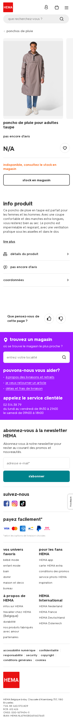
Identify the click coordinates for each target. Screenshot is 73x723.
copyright (47, 655)
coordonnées (13, 280)
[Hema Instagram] (14, 503)
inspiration (45, 582)
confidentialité (49, 650)
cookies (40, 660)
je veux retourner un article (26, 383)
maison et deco (13, 582)
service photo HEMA (53, 577)
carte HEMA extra (50, 565)
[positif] (49, 319)
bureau (8, 588)
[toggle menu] (66, 8)
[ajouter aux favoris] (65, 148)
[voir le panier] (57, 7)
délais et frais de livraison (24, 388)
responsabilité (13, 655)
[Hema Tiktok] (23, 503)
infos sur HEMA (13, 606)
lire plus (9, 241)
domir (7, 577)
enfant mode (11, 565)
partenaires (10, 637)
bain (6, 571)
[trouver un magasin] (64, 357)
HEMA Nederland (50, 606)
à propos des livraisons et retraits (30, 377)
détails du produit (24, 254)
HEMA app (46, 560)
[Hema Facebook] (6, 503)
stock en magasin (36, 180)
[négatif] (61, 319)
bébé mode (11, 560)
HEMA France (48, 612)
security (31, 655)
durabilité (9, 621)
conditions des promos (54, 571)
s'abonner (36, 476)
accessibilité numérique (19, 650)
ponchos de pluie (19, 31)
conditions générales (17, 660)
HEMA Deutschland (52, 617)
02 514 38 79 (12, 405)
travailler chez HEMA (17, 612)
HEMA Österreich (50, 623)
